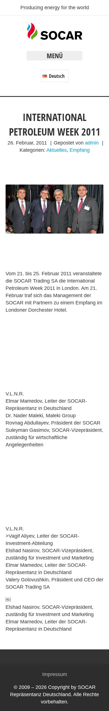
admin (92, 143)
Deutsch (56, 76)
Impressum (54, 674)
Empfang (80, 150)
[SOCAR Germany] (54, 38)
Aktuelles (56, 150)
